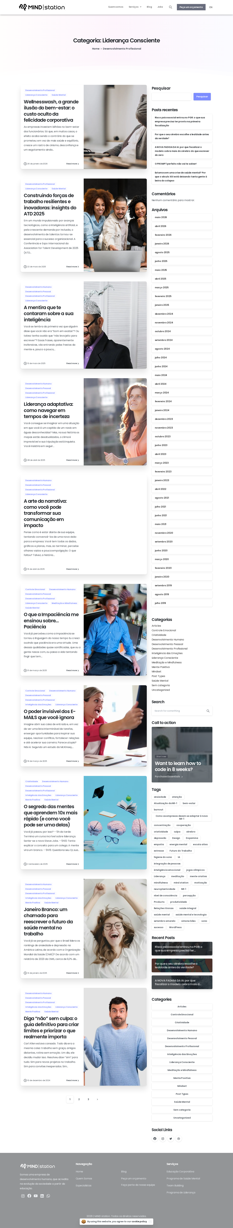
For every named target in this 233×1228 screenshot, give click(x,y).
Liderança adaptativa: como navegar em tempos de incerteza (48, 410)
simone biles (188, 921)
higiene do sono (163, 857)
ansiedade (160, 796)
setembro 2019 (163, 585)
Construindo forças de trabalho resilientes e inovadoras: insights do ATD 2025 (50, 204)
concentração (162, 825)
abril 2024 (160, 384)
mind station (181, 882)
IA (179, 857)
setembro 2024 (164, 340)
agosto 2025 (162, 252)
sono (204, 921)
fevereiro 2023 (163, 471)
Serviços (134, 6)
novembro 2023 (164, 427)
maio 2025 (161, 270)
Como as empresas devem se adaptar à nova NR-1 (182, 817)
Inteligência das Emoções (167, 653)
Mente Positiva (161, 667)
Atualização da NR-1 (165, 803)
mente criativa (198, 876)
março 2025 (162, 287)
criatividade (161, 831)
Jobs (160, 6)
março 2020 (162, 559)
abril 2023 (160, 454)
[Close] (150, 1221)
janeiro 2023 (162, 480)
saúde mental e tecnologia (191, 914)
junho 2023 (161, 445)
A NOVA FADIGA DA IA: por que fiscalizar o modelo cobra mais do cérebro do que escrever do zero (182, 151)
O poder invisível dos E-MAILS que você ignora (50, 714)
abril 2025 (160, 278)
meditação (177, 876)
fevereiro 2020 (163, 568)
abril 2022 (160, 489)
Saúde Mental (160, 681)
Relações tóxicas (164, 908)
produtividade (178, 901)
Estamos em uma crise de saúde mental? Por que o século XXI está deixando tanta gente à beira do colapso (181, 176)
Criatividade (159, 635)
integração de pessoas (167, 863)
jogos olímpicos (195, 870)
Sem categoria (161, 685)
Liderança (159, 876)
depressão (160, 838)
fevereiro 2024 (163, 401)
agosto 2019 (162, 594)
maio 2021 (160, 524)
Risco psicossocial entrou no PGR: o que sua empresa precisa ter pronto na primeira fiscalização (180, 121)
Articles (156, 626)
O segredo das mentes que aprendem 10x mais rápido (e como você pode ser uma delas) (51, 815)
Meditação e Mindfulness (167, 662)
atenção (177, 796)
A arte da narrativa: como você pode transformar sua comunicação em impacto (45, 513)
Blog (149, 6)
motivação (200, 882)
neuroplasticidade (164, 889)
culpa (177, 831)
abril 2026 (160, 226)
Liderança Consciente (165, 658)
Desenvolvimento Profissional (122, 49)
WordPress (175, 927)
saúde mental (162, 914)
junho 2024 (161, 366)
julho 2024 (161, 357)
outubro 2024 (163, 331)
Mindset (156, 671)
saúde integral (187, 908)
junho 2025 (161, 261)
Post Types (158, 676)
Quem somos (115, 6)
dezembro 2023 (164, 419)
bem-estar (189, 803)
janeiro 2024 (162, 410)
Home (96, 49)
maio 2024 (161, 375)
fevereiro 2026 (163, 235)
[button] (170, 7)
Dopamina (192, 838)
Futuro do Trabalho (181, 850)
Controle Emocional (164, 630)
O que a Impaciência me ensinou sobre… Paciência (51, 620)
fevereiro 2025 (163, 296)
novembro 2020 (164, 533)
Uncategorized (161, 690)
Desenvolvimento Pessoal (167, 644)
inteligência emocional (167, 870)
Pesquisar (161, 88)
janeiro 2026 (162, 243)
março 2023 (162, 462)
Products (159, 901)
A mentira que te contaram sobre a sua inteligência (48, 313)
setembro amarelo (164, 921)
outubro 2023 (163, 436)
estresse (159, 850)
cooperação (183, 825)
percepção (189, 895)
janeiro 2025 (162, 305)
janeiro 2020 (162, 576)
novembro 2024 (164, 322)
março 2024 (162, 392)
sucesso (158, 927)
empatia (159, 844)
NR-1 (183, 889)
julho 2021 (160, 506)
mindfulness (161, 882)
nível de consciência (165, 895)
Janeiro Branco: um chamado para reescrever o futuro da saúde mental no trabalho (48, 921)
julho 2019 (160, 603)
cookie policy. (139, 1221)
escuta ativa (200, 844)
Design (176, 838)
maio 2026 (161, 217)
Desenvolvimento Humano (168, 639)
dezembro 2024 (164, 313)
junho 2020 (161, 550)
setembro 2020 (164, 541)
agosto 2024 (162, 348)
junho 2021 (161, 515)
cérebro (190, 831)
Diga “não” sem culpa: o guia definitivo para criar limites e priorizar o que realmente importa (51, 1027)
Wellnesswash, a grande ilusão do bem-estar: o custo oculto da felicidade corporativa (51, 110)
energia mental (178, 844)
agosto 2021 (162, 497)
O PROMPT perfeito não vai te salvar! (176, 163)
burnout (158, 809)
